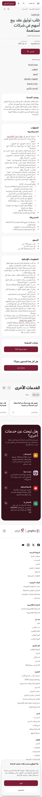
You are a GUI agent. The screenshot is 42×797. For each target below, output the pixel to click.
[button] (18, 3)
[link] (31, 3)
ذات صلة (36, 394)
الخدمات (24, 9)
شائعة (27, 394)
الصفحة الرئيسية (34, 9)
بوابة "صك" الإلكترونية (14, 136)
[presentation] (25, 408)
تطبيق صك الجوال (25, 320)
